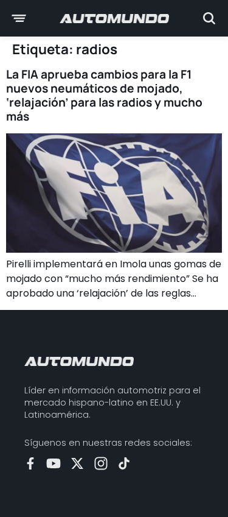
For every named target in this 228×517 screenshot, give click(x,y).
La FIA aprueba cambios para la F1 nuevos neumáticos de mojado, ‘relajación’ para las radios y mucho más (104, 95)
